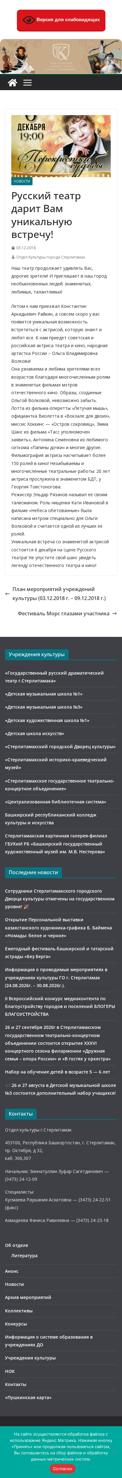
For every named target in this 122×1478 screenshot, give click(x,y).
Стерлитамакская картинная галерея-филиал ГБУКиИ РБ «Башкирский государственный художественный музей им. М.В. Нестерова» (56, 843)
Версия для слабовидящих (67, 19)
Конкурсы (16, 1324)
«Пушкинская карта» (28, 1397)
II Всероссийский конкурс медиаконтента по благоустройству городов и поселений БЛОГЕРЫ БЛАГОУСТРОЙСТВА (60, 1006)
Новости (22, 181)
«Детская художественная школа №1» (47, 720)
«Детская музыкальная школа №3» (44, 707)
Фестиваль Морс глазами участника (63, 613)
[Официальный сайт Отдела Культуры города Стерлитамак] (61, 43)
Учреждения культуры (30, 1358)
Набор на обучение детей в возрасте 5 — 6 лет (57, 1072)
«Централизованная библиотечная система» (55, 802)
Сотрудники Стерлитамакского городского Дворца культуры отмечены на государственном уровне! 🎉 (59, 898)
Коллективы (19, 1311)
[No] (114, 1452)
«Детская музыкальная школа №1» (44, 694)
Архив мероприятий (28, 1297)
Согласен (62, 1468)
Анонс (11, 1271)
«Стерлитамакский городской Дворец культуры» (60, 746)
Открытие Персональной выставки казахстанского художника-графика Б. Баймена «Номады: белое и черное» (58, 927)
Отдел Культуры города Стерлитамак (50, 257)
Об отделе (16, 1245)
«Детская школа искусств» (34, 733)
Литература (24, 1255)
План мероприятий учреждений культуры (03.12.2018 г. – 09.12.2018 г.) (59, 594)
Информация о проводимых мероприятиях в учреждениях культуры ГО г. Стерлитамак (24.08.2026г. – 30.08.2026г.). (56, 977)
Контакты (15, 1384)
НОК (10, 1371)
